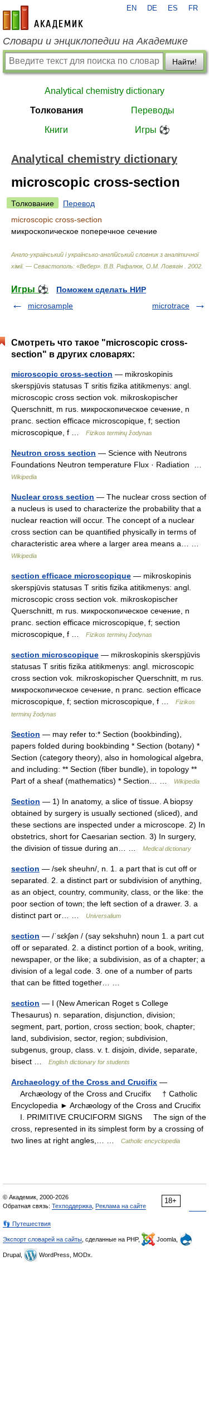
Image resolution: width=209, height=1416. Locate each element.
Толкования (56, 110)
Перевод (79, 203)
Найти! (184, 61)
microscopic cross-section (62, 374)
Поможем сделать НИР (101, 289)
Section (25, 734)
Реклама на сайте (120, 1206)
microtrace (170, 305)
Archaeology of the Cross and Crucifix (84, 1082)
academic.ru (43, 18)
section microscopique (55, 654)
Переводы (152, 110)
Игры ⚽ (152, 129)
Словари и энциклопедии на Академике (95, 41)
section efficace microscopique (71, 575)
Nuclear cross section (52, 496)
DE (152, 8)
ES (173, 8)
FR (193, 8)
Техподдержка (72, 1206)
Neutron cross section (53, 452)
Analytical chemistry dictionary (104, 91)
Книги (56, 129)
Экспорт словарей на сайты (42, 1239)
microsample (50, 305)
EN (132, 8)
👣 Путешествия (27, 1223)
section (25, 868)
